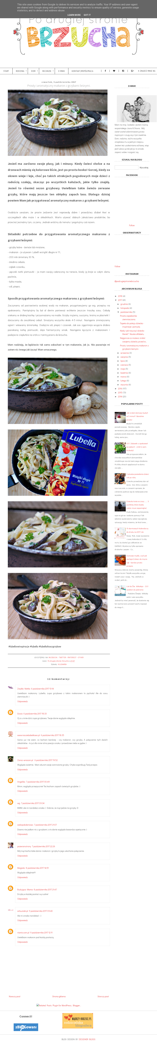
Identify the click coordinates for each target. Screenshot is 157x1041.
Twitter (62, 657)
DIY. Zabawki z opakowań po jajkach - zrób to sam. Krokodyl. (137, 447)
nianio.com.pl (23, 932)
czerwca (124, 364)
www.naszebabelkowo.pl (28, 735)
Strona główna (59, 996)
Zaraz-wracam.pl (25, 760)
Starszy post (103, 996)
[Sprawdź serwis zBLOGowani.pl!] (26, 1030)
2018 (120, 296)
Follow (132, 225)
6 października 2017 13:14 (42, 688)
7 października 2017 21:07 (45, 824)
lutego (124, 380)
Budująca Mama (25, 889)
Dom (33, 71)
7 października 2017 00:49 (38, 781)
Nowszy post (14, 996)
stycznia (124, 384)
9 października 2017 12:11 (41, 932)
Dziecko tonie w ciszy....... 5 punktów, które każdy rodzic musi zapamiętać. (137, 504)
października (127, 312)
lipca (123, 360)
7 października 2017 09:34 (32, 803)
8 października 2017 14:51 (37, 867)
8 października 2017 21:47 (45, 889)
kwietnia (124, 372)
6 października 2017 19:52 (46, 760)
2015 (120, 392)
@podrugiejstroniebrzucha (127, 281)
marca (124, 376)
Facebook (53, 657)
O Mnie (61, 71)
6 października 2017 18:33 (35, 713)
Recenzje (46, 71)
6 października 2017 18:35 (52, 735)
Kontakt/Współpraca (82, 71)
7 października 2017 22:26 (43, 846)
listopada (125, 308)
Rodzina (20, 71)
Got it (87, 15)
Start (6, 71)
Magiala (21, 867)
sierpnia (124, 356)
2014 (120, 396)
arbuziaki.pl (22, 910)
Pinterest (72, 657)
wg (18, 803)
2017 (120, 300)
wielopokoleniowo (25, 824)
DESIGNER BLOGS (87, 1039)
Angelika (21, 781)
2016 (120, 388)
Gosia (20, 713)
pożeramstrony (24, 846)
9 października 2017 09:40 (41, 910)
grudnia (124, 304)
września (125, 352)
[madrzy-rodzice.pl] (77, 1027)
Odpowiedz (22, 701)
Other (81, 657)
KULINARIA (62, 664)
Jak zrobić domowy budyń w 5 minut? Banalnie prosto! (137, 416)
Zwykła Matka (23, 688)
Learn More (74, 15)
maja (123, 368)
